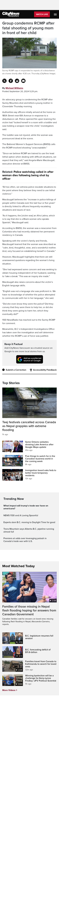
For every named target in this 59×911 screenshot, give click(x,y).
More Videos (8, 690)
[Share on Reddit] (17, 81)
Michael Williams (14, 88)
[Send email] (23, 81)
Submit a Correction (16, 369)
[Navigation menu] (55, 14)
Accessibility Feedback (45, 369)
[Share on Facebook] (11, 81)
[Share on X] (4, 81)
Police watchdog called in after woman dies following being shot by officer (27, 175)
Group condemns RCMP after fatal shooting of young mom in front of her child (28, 28)
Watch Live (42, 14)
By (12, 88)
